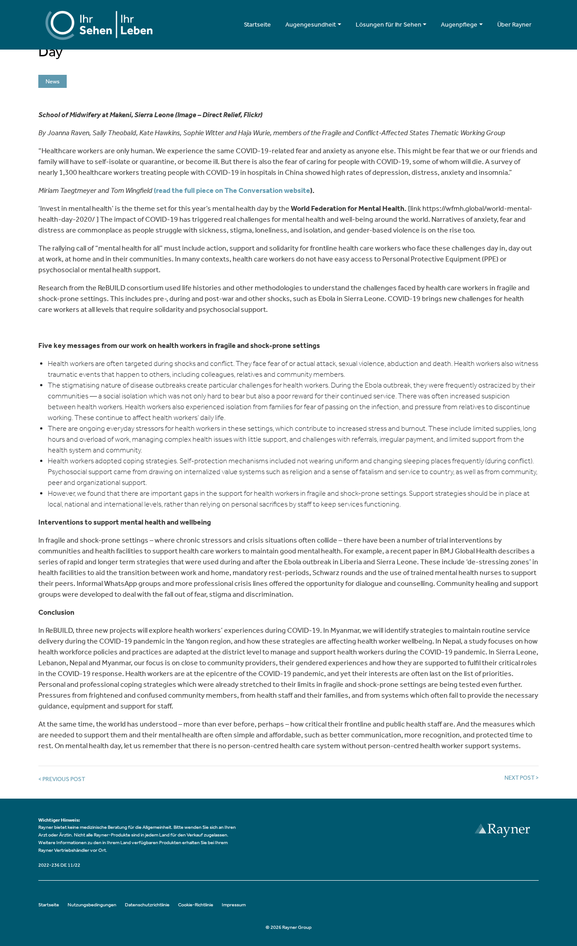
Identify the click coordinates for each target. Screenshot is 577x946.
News (53, 81)
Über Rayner (514, 24)
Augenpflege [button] (459, 24)
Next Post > (521, 777)
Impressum (234, 905)
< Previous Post (61, 779)
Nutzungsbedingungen (92, 905)
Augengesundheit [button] (310, 24)
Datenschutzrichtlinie (147, 905)
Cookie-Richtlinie (195, 905)
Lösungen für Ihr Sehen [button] (388, 24)
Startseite (257, 24)
